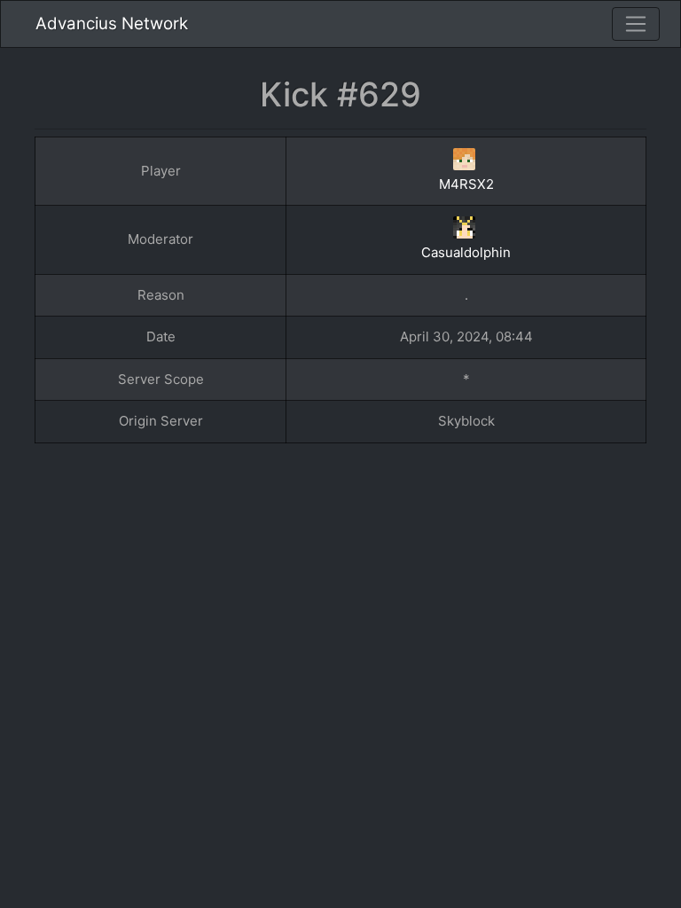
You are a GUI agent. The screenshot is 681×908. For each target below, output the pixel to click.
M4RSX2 (466, 184)
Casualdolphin (466, 252)
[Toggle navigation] (636, 24)
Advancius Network (111, 23)
